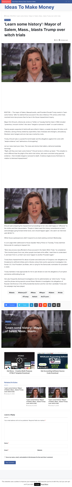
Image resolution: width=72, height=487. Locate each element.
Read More (44, 484)
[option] (36, 329)
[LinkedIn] (31, 305)
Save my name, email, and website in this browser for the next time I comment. (29, 457)
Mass (34, 292)
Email (6, 450)
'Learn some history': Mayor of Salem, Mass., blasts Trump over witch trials (23, 329)
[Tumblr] (36, 305)
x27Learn (45, 297)
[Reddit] (45, 305)
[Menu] (2, 8)
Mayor (42, 292)
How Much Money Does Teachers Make (24, 1)
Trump (26, 297)
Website (39, 450)
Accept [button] (37, 484)
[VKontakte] (49, 305)
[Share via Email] (54, 305)
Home (7, 16)
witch (35, 297)
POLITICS (13, 16)
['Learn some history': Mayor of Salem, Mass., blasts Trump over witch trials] (36, 392)
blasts (12, 292)
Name (6, 443)
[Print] (58, 305)
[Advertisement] (36, 98)
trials (61, 292)
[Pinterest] (40, 305)
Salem (52, 292)
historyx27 (23, 292)
